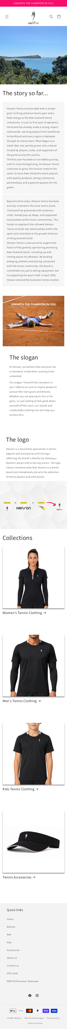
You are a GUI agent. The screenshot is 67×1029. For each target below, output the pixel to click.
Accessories (13, 950)
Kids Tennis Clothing (18, 789)
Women (11, 926)
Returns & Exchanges (34, 1018)
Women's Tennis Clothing (22, 613)
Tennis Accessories (17, 877)
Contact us (13, 965)
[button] (7, 16)
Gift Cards (12, 973)
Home (10, 919)
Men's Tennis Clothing (20, 701)
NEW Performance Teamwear (23, 981)
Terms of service (35, 1023)
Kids (9, 942)
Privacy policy (53, 1018)
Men (9, 934)
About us (12, 957)
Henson (17, 1018)
